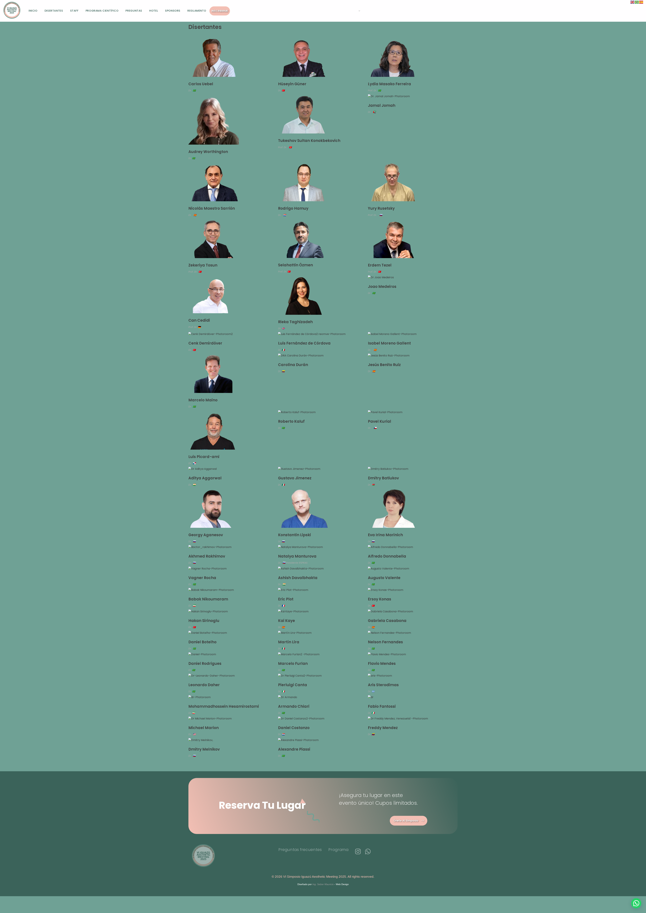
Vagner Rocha (202, 577)
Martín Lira (288, 642)
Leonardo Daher (204, 685)
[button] (636, 903)
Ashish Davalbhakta (297, 577)
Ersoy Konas (379, 599)
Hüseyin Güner (292, 84)
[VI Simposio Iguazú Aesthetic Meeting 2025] (11, 10)
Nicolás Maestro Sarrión (211, 208)
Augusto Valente (384, 577)
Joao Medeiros (382, 286)
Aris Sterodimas (383, 685)
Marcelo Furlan (293, 663)
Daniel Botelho (202, 642)
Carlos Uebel (200, 84)
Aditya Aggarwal (205, 478)
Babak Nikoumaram (208, 599)
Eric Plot (285, 599)
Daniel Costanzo (294, 727)
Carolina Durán (293, 364)
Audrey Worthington (208, 151)
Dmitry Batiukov (383, 478)
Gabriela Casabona (387, 620)
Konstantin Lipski (294, 535)
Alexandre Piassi (294, 749)
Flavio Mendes (382, 663)
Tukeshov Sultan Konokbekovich (309, 140)
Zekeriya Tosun (202, 265)
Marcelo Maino (203, 400)
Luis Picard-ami (203, 456)
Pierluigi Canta (292, 685)
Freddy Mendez (383, 727)
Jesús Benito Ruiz (384, 364)
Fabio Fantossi (382, 706)
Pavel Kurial (379, 421)
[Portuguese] (637, 2)
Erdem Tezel (379, 265)
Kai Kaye (286, 620)
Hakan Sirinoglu (203, 620)
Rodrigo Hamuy (293, 208)
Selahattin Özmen (295, 265)
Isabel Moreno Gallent (389, 343)
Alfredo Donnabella (387, 556)
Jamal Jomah (381, 105)
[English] (632, 2)
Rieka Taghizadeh (295, 322)
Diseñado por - (323, 884)
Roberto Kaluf (291, 421)
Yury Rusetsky (381, 208)
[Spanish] (641, 2)
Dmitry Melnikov (204, 749)
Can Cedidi (199, 320)
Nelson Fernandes (385, 642)
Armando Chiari (293, 706)
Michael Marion (203, 727)
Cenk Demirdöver (205, 343)
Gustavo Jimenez (294, 478)
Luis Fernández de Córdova (304, 343)
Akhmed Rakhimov (206, 556)
